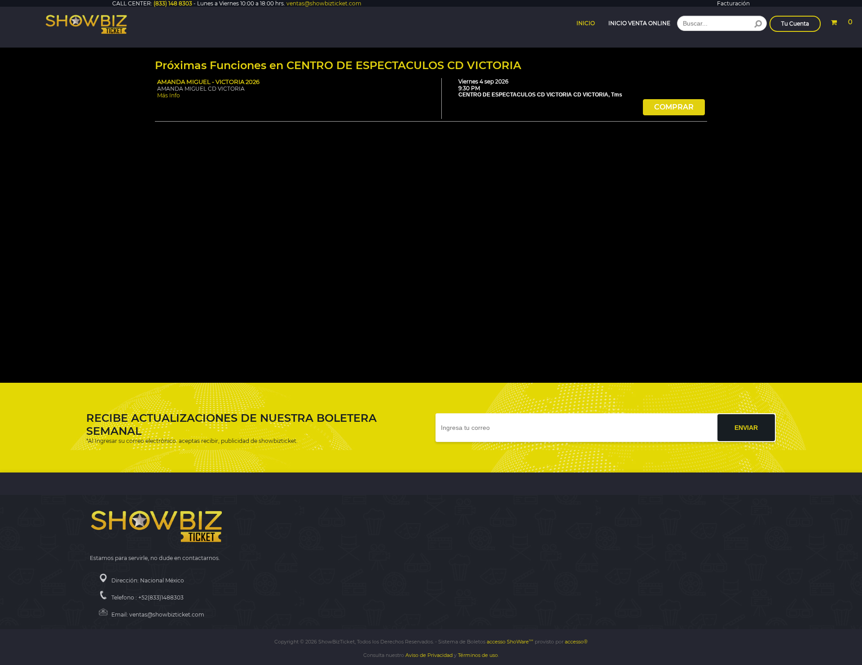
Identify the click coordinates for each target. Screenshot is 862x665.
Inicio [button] (585, 23)
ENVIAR (746, 427)
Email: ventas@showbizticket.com (157, 614)
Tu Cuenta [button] (795, 23)
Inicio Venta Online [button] (639, 23)
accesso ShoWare (510, 642)
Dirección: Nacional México (147, 580)
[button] (841, 20)
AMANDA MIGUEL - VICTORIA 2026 (208, 81)
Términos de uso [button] (478, 655)
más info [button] (168, 95)
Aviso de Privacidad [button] (429, 655)
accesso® (576, 642)
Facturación (733, 3)
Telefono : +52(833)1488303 (147, 597)
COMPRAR (674, 107)
